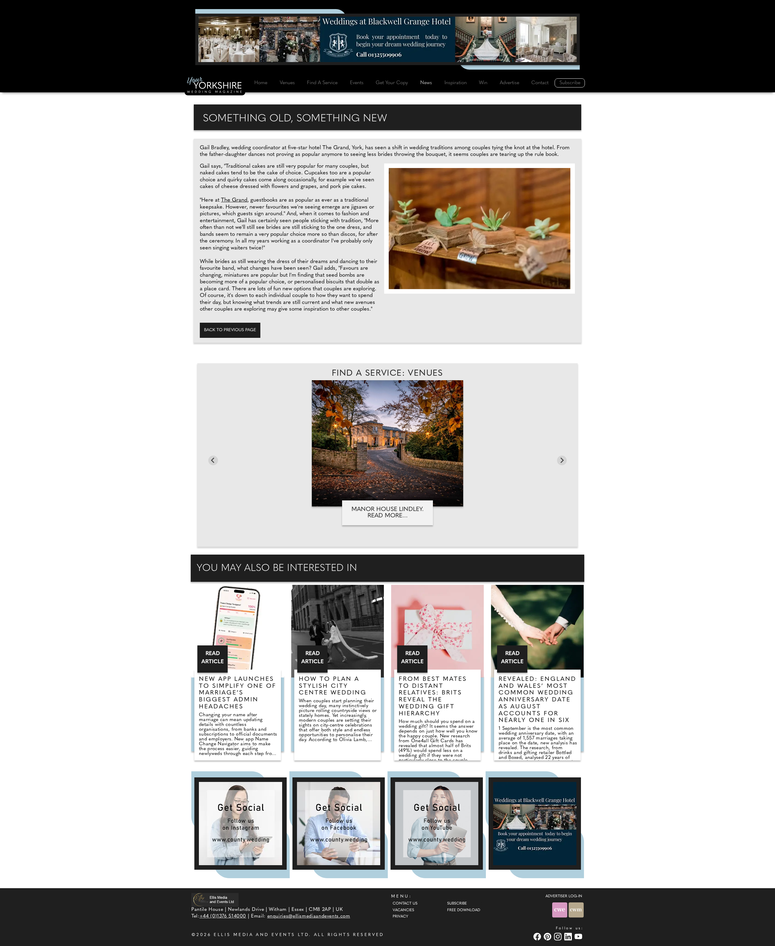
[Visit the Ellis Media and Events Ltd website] (215, 900)
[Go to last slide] (213, 460)
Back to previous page (230, 330)
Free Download (463, 910)
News (426, 83)
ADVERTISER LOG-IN (564, 896)
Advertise (509, 83)
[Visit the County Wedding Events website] (560, 910)
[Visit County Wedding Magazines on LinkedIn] (568, 936)
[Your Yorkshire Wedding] (215, 86)
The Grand (234, 200)
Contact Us (405, 903)
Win (483, 83)
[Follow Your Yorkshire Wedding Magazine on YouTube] (437, 823)
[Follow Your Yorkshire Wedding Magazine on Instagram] (240, 823)
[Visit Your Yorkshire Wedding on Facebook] (537, 936)
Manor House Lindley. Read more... (387, 512)
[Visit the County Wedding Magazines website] (576, 910)
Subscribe (569, 83)
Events (357, 83)
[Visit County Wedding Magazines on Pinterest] (548, 936)
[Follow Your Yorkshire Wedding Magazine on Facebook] (338, 823)
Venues (287, 83)
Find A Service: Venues (387, 373)
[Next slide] (562, 460)
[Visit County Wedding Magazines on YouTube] (579, 936)
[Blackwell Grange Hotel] (387, 39)
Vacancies (403, 910)
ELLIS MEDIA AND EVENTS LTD (261, 935)
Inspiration (455, 83)
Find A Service (322, 83)
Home (260, 83)
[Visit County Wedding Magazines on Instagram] (558, 936)
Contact (540, 83)
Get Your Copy (392, 83)
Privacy (400, 916)
